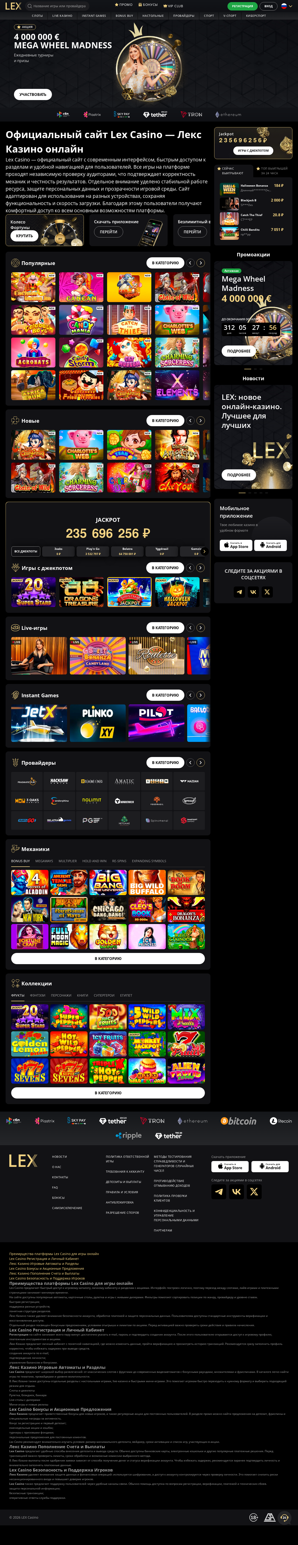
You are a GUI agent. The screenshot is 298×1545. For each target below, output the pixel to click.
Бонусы (58, 1198)
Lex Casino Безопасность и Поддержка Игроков (47, 1278)
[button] (206, 230)
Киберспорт (256, 16)
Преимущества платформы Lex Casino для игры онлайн (54, 1254)
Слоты (37, 16)
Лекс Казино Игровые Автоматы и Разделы (44, 1263)
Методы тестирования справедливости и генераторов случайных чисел (174, 1164)
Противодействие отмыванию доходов (172, 1183)
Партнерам (163, 1230)
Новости (59, 1157)
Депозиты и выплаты (123, 1182)
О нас (56, 1167)
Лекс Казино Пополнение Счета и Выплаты (44, 1273)
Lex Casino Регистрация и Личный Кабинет (44, 1258)
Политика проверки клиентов (170, 1198)
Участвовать (33, 94)
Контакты (60, 1177)
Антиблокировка (120, 1202)
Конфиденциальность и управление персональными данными (176, 1215)
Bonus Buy (124, 16)
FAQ (55, 1187)
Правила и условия (122, 1192)
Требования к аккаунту (125, 1172)
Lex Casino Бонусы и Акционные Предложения (46, 1268)
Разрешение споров (122, 1213)
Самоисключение (67, 1208)
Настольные (153, 16)
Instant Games (94, 16)
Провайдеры (183, 16)
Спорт (209, 16)
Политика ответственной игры (127, 1159)
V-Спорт (230, 16)
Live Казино (62, 16)
